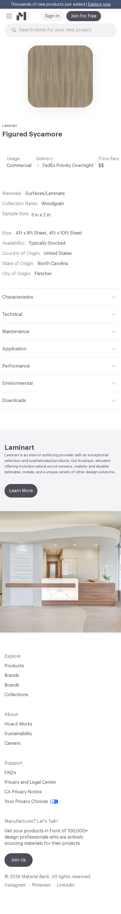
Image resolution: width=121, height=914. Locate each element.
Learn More (21, 491)
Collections (16, 694)
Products (14, 666)
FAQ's (10, 772)
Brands (12, 675)
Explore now (99, 4)
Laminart (9, 125)
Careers (13, 743)
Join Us (18, 860)
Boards (12, 685)
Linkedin (66, 885)
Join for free (84, 16)
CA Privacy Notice (23, 792)
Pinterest (41, 885)
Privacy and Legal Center (30, 782)
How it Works (18, 724)
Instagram (15, 885)
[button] (9, 16)
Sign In (52, 16)
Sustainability (18, 733)
